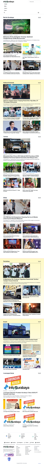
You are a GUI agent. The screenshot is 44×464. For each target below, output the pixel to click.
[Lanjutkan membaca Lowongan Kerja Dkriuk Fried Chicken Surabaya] (32, 418)
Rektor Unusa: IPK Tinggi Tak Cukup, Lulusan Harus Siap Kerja (30, 191)
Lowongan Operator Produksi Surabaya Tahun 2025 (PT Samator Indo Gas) (20, 393)
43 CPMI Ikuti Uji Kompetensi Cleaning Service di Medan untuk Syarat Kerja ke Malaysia (11, 73)
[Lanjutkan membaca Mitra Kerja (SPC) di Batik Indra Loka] (32, 403)
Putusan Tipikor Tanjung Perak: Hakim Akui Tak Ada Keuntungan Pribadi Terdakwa (31, 118)
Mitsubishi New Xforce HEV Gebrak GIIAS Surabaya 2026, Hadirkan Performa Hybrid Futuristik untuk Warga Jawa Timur (32, 73)
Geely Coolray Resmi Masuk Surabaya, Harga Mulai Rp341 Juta (11, 236)
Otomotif (24, 71)
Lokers (5, 8)
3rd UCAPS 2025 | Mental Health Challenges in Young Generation (29, 356)
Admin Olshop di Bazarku (8, 425)
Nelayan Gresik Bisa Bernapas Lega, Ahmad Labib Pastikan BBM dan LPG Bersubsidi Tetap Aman (30, 252)
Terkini (5, 4)
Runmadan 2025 (26, 369)
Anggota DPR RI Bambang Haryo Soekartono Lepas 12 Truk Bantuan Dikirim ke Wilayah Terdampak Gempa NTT (12, 315)
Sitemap (26, 452)
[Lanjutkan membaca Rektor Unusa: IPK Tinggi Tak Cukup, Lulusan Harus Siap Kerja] (32, 182)
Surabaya (5, 390)
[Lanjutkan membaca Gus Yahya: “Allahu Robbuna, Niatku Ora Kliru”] (32, 48)
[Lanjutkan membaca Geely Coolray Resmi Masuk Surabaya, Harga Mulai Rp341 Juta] (12, 228)
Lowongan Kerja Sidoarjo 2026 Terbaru (11, 411)
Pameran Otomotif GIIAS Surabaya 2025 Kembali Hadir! (20, 339)
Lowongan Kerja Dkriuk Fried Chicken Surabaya (30, 426)
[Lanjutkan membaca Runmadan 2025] (32, 363)
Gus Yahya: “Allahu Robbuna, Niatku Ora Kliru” (31, 58)
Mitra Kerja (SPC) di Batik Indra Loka (30, 411)
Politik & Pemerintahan (7, 54)
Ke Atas (39, 463)
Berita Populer (18, 455)
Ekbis (5, 6)
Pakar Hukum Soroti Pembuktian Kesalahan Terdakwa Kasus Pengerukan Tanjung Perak (12, 132)
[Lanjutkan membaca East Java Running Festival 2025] (12, 363)
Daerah (24, 249)
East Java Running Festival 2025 (10, 369)
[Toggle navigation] (38, 12)
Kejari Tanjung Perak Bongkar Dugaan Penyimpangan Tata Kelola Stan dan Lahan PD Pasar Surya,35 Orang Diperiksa (31, 132)
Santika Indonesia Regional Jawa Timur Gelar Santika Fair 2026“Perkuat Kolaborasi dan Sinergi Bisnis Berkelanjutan (11, 252)
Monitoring (27, 454)
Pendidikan (18, 447)
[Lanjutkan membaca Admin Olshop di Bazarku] (12, 418)
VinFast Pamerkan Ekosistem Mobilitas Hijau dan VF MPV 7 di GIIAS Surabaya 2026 (31, 175)
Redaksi (26, 447)
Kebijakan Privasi (28, 450)
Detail (39, 17)
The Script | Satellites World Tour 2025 (11, 355)
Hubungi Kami (27, 451)
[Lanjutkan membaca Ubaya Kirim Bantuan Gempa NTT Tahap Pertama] (12, 182)
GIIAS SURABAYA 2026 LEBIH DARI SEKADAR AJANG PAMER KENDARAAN (31, 237)
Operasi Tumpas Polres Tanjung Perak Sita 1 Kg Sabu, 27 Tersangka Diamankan (20, 101)
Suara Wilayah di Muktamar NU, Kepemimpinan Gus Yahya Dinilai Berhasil (11, 56)
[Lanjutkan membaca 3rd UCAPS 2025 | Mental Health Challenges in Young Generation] (32, 350)
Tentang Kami (27, 446)
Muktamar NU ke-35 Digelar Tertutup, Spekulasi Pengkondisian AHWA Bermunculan (18, 37)
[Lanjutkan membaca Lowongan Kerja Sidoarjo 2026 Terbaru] (12, 403)
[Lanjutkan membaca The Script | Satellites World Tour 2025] (12, 350)
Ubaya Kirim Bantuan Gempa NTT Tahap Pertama (11, 191)
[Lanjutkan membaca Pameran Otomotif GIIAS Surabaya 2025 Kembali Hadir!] (22, 330)
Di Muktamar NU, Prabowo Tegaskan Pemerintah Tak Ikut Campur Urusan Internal (20, 280)
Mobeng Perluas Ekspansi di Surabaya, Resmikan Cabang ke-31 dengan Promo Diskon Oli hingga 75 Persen (11, 175)
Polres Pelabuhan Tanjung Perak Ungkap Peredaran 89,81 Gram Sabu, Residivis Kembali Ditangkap (11, 118)
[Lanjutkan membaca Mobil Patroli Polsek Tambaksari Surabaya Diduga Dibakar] (32, 308)
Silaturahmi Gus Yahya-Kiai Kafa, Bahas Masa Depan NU (31, 297)
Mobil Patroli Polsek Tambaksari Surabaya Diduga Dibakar (31, 315)
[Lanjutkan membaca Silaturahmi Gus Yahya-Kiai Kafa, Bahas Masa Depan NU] (32, 291)
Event (5, 10)
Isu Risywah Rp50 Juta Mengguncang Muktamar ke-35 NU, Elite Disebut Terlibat (12, 301)
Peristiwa (17, 451)
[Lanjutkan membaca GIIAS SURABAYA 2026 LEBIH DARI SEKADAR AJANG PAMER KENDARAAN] (32, 228)
